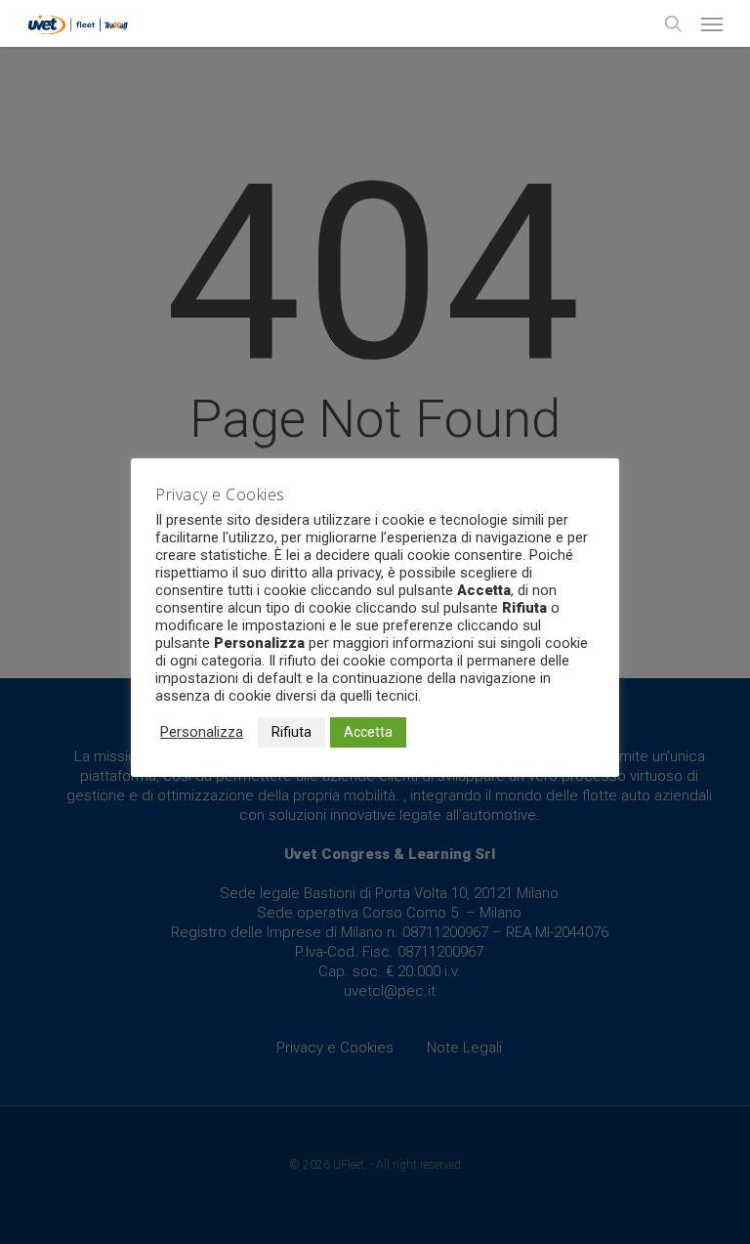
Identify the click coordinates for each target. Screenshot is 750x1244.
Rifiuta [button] (291, 732)
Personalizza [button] (201, 732)
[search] (672, 23)
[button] (712, 23)
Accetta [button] (368, 732)
